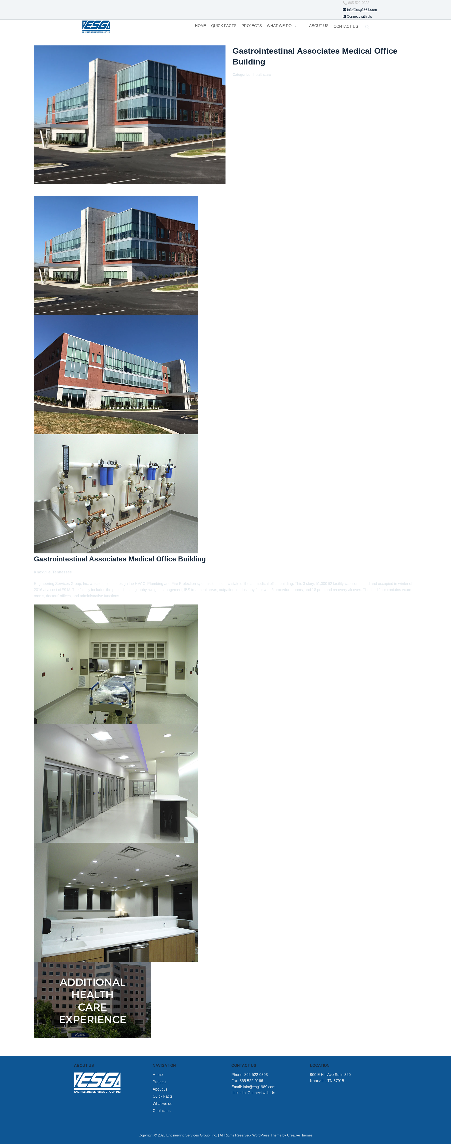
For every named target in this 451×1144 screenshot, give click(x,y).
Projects (251, 26)
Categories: (242, 75)
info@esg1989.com (361, 10)
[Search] (367, 26)
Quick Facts (224, 26)
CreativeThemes (300, 1135)
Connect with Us (359, 16)
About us (319, 26)
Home (200, 26)
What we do (279, 26)
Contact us (346, 26)
